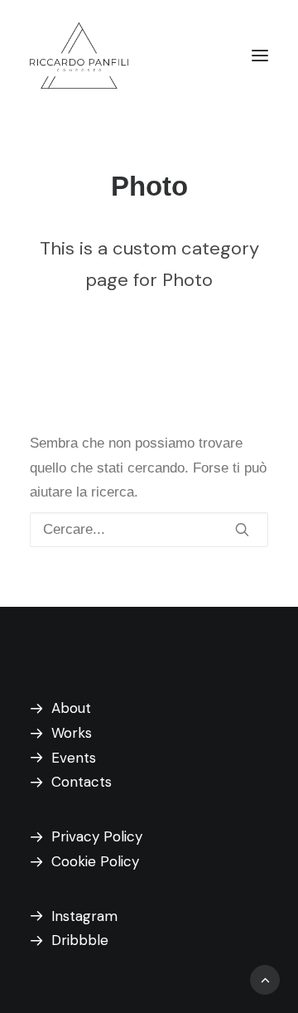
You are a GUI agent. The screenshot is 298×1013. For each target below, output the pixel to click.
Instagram (84, 916)
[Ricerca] (149, 529)
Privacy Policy (96, 836)
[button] (260, 55)
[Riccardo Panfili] (79, 55)
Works (71, 733)
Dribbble (79, 940)
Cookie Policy (95, 861)
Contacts (81, 782)
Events (73, 758)
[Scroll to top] (265, 978)
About (71, 708)
